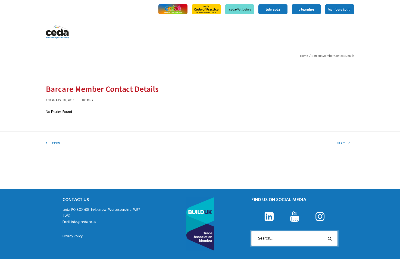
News (332, 32)
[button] (269, 220)
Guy (90, 100)
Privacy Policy (72, 236)
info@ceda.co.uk (83, 222)
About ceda (317, 32)
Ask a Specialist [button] (324, 32)
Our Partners (347, 32)
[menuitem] (173, 9)
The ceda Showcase (339, 32)
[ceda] (57, 32)
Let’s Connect (352, 32)
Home (311, 32)
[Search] (294, 238)
